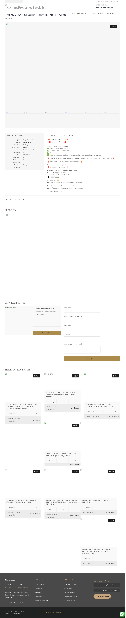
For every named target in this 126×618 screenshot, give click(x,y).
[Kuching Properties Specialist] (25, 6)
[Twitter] (9, 1)
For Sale (92, 13)
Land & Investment (41, 601)
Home (73, 13)
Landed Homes (69, 593)
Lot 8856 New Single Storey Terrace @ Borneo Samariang (99, 406)
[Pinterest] (15, 1)
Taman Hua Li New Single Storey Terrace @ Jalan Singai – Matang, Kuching (62, 502)
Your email (68, 326)
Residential (38, 588)
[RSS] (18, 1)
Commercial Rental (70, 597)
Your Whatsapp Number (73, 316)
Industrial (37, 593)
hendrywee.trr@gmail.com (45, 308)
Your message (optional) (73, 344)
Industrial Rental (69, 601)
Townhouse (68, 588)
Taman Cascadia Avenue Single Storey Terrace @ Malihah (21, 501)
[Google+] (12, 1)
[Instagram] (21, 1)
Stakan (25, 147)
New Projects (81, 13)
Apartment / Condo (70, 584)
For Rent (100, 13)
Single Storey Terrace (30, 140)
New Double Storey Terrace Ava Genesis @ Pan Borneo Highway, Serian (61, 394)
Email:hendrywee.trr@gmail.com (107, 1)
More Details (35, 420)
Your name (68, 307)
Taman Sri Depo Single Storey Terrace (96, 501)
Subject (67, 335)
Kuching (25, 145)
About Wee (110, 13)
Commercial (38, 597)
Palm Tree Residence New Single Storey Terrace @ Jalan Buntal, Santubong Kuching (21, 407)
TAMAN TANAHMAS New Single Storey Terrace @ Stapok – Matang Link (96, 551)
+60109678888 (105, 7)
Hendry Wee (47, 333)
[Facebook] (6, 1)
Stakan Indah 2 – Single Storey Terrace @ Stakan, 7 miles (61, 455)
